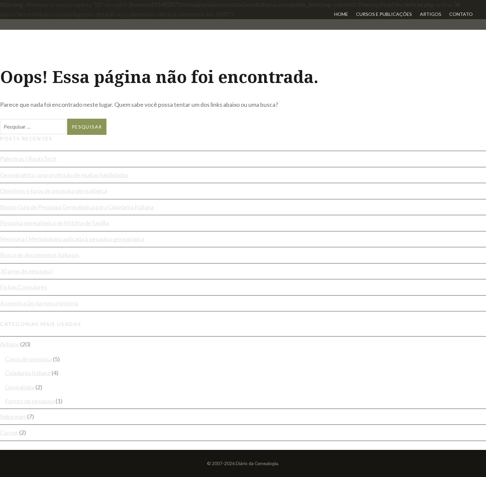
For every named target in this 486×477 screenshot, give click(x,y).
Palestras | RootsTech (28, 158)
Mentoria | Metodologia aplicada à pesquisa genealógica (72, 239)
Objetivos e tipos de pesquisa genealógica (53, 190)
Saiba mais (13, 416)
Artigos (430, 14)
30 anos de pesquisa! (26, 271)
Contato (461, 14)
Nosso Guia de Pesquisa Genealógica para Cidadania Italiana (77, 207)
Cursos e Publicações (384, 14)
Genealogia (19, 387)
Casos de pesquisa (28, 359)
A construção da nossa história (39, 303)
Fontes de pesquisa (30, 401)
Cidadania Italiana (28, 373)
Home (341, 14)
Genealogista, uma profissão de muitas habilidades (64, 175)
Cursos (9, 432)
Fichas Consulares (23, 287)
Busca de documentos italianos (39, 254)
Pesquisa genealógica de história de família (54, 222)
